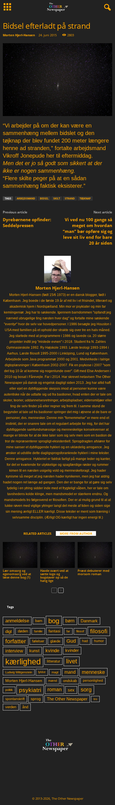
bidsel (44, 198)
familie (38, 631)
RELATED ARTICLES (37, 533)
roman (54, 689)
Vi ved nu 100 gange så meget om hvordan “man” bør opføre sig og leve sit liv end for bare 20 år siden (87, 231)
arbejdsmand (26, 198)
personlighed (93, 680)
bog (53, 621)
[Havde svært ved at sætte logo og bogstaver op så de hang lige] (57, 555)
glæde (55, 641)
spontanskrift (15, 699)
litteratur (53, 661)
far (68, 631)
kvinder (72, 650)
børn (70, 620)
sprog (36, 699)
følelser (38, 641)
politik (9, 689)
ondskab (70, 681)
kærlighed (23, 661)
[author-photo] (57, 269)
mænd (52, 680)
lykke (41, 672)
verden (10, 707)
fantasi (54, 631)
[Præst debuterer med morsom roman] (95, 555)
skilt (56, 198)
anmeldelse (17, 620)
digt (8, 631)
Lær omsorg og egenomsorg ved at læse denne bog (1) (17, 573)
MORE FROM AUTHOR (76, 533)
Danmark (89, 621)
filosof (80, 631)
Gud (71, 641)
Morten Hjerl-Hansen (19, 35)
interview (14, 650)
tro (95, 699)
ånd (25, 707)
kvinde (52, 650)
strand (70, 198)
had (85, 641)
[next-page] (61, 590)
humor (99, 641)
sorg (86, 689)
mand (70, 672)
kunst (34, 650)
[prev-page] (54, 590)
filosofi (98, 631)
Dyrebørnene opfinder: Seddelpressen (27, 222)
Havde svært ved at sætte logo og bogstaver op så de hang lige (54, 575)
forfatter (15, 641)
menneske (93, 672)
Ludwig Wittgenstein (18, 672)
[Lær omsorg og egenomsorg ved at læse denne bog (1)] (20, 555)
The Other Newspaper (67, 699)
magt (55, 672)
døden (23, 631)
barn (38, 621)
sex (71, 690)
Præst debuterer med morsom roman (93, 572)
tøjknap (85, 198)
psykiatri (30, 690)
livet (71, 661)
